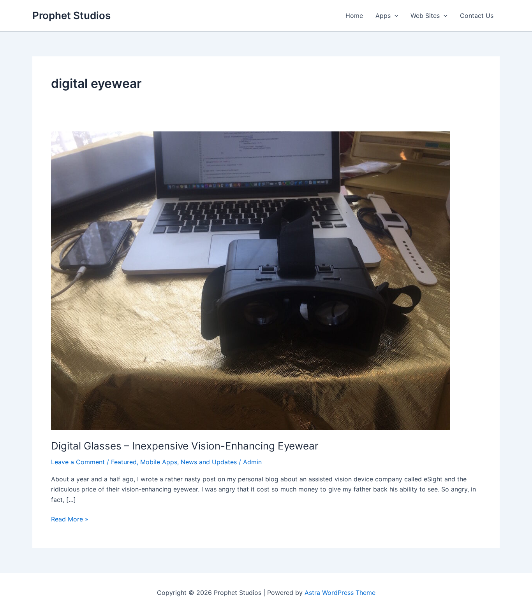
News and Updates (209, 462)
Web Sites (425, 15)
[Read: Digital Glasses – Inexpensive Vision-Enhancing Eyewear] (250, 280)
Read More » (69, 519)
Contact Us (476, 15)
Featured (124, 462)
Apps (383, 15)
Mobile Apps (158, 462)
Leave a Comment (78, 462)
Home (354, 15)
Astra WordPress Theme (340, 592)
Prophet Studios (71, 15)
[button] (394, 15)
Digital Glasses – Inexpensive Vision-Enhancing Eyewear (185, 446)
